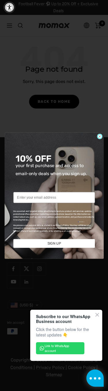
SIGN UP (54, 243)
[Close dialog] (99, 136)
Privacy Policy (62, 225)
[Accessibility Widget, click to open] (9, 7)
